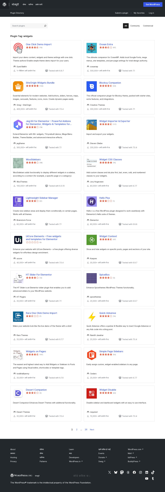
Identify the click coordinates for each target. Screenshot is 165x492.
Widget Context (108, 236)
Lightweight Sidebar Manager (42, 198)
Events (101, 453)
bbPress (132, 457)
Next (92, 429)
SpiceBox (104, 274)
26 (86, 429)
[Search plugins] (45, 25)
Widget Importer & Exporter (114, 121)
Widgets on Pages (36, 351)
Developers (74, 457)
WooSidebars (33, 159)
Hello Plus (104, 198)
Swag (101, 461)
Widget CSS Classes (110, 159)
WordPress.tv (76, 461)
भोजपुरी (37, 476)
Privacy (13, 461)
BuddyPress (134, 461)
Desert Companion (36, 389)
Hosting (13, 457)
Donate (102, 457)
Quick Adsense (107, 313)
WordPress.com (135, 449)
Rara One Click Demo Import (41, 313)
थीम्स (41, 453)
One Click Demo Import (39, 44)
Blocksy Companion (110, 82)
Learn (71, 449)
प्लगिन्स (42, 457)
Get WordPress (153, 4)
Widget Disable (107, 389)
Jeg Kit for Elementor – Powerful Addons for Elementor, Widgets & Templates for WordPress (48, 123)
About (12, 449)
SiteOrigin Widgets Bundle (40, 82)
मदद (70, 453)
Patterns (43, 461)
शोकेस (42, 449)
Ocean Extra (106, 44)
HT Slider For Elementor (39, 274)
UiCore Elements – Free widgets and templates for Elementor (43, 238)
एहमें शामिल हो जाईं (104, 449)
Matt (131, 453)
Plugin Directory (17, 13)
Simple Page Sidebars (111, 351)
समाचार (12, 453)
